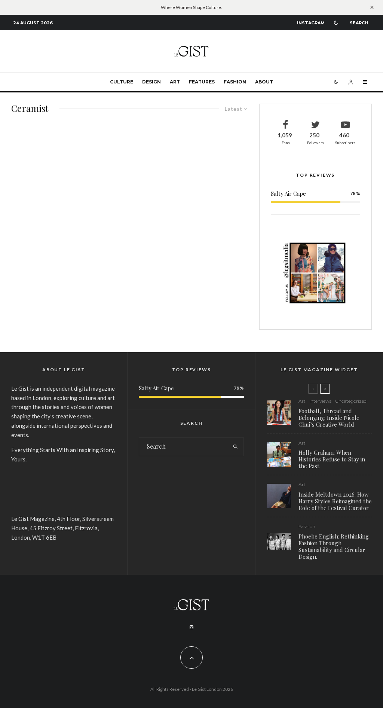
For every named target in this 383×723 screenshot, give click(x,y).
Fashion (235, 82)
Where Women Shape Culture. (191, 7)
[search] (235, 447)
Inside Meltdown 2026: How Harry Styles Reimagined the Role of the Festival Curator (335, 501)
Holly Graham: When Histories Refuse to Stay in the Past (331, 459)
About (264, 82)
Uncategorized (351, 401)
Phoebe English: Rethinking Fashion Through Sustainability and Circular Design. (333, 546)
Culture (121, 82)
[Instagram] (191, 627)
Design (151, 82)
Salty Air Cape (288, 193)
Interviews (320, 401)
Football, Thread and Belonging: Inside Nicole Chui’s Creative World (328, 418)
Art (175, 82)
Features (202, 82)
